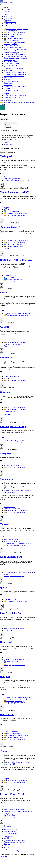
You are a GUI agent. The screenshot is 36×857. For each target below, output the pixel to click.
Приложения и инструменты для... (16, 95)
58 (1, 286)
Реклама (7, 838)
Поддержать (8, 20)
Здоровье (7, 79)
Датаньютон (7, 479)
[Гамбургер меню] (1, 4)
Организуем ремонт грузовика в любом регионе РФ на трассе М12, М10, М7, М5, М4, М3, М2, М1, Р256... (18, 397)
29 (3, 503)
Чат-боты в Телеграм (11, 815)
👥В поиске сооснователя (13, 34)
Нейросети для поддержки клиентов (16, 659)
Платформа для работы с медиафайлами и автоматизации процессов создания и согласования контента (17, 167)
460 (2, 518)
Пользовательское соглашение (14, 842)
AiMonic (4, 326)
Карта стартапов (9, 831)
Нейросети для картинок (12, 179)
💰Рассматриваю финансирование (16, 29)
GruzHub (5, 392)
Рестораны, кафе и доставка (13, 69)
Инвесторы (8, 18)
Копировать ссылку (11, 123)
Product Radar (7, 2)
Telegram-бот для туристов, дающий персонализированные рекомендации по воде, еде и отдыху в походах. (18, 800)
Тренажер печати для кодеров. (10, 458)
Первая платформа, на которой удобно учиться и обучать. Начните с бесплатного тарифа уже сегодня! (16, 687)
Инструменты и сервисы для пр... (15, 56)
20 (3, 694)
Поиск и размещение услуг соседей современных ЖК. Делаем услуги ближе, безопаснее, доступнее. (17, 232)
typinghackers (7, 453)
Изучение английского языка (14, 76)
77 (3, 775)
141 (2, 670)
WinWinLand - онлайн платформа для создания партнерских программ (16, 719)
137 (2, 745)
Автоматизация (9, 177)
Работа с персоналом (11, 67)
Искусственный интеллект (13, 47)
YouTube (7, 847)
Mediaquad (6, 156)
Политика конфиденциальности (15, 840)
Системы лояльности (11, 732)
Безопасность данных (11, 65)
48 (1, 822)
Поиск (6, 835)
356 (2, 708)
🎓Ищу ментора (9, 36)
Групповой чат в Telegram (13, 851)
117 (2, 607)
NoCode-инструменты (11, 61)
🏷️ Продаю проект (10, 31)
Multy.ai (4, 524)
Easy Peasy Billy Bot (10, 613)
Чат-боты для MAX (10, 44)
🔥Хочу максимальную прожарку (15, 42)
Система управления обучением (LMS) (17, 543)
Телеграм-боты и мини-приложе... (15, 49)
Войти (6, 25)
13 (3, 310)
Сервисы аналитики (11, 661)
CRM (6, 657)
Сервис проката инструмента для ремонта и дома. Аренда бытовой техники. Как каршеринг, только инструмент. (17, 769)
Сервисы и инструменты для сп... (15, 72)
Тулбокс (4, 751)
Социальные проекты (11, 92)
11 (3, 725)
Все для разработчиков (12, 63)
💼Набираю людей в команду (14, 38)
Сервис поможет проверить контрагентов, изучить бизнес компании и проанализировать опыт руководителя (17, 497)
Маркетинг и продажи (11, 53)
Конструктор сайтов (11, 539)
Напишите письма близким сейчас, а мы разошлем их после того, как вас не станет (17, 368)
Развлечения (8, 85)
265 (2, 320)
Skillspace (5, 676)
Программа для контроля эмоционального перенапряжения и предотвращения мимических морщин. (16, 332)
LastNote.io (6, 357)
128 (2, 220)
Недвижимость (9, 70)
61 (1, 447)
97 (1, 473)
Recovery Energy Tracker (13, 794)
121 (2, 253)
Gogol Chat (6, 642)
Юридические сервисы (12, 97)
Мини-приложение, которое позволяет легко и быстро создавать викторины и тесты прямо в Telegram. (16, 562)
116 (2, 186)
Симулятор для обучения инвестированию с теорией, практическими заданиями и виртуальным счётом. (17, 303)
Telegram (7, 125)
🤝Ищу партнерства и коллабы (14, 32)
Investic (4, 292)
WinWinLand (7, 714)
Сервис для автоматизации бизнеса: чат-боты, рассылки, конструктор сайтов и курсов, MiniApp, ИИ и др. (17, 530)
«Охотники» (8, 16)
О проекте (7, 826)
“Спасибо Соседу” (10, 227)
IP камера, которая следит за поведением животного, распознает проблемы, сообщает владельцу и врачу (18, 197)
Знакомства (8, 83)
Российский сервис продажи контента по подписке (17, 592)
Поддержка (8, 837)
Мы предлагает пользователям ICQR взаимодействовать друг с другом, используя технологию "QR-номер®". (15, 265)
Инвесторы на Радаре (11, 833)
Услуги (6, 94)
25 (3, 462)
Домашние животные (11, 81)
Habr (5, 849)
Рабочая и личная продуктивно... (15, 54)
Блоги (6, 15)
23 (3, 202)
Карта (6, 13)
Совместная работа (10, 275)
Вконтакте (8, 127)
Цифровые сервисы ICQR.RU (16, 259)
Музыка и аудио (9, 77)
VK (5, 845)
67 (1, 420)
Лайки (6, 142)
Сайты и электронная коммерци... (15, 58)
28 (3, 373)
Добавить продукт (10, 23)
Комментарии (8, 144)
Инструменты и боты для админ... (15, 51)
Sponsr (3, 587)
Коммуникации (9, 60)
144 (2, 386)
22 (3, 237)
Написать (3, 134)
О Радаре (7, 9)
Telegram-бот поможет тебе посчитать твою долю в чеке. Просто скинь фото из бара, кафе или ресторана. (17, 619)
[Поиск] (10, 22)
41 (1, 581)
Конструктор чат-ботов (12, 541)
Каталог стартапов (10, 829)
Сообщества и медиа (11, 90)
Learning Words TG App (13, 426)
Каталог (7, 11)
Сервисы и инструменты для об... (15, 74)
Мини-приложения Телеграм (14, 442)
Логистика (7, 88)
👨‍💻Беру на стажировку (12, 40)
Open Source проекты (11, 45)
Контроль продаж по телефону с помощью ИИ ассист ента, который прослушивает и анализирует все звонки (17, 648)
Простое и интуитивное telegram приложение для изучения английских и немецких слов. (17, 431)
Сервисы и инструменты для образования (18, 313)
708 (2, 788)
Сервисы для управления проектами (16, 180)
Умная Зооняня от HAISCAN (15, 192)
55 (1, 351)
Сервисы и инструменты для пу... (15, 86)
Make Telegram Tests (11, 556)
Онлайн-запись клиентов (12, 413)
